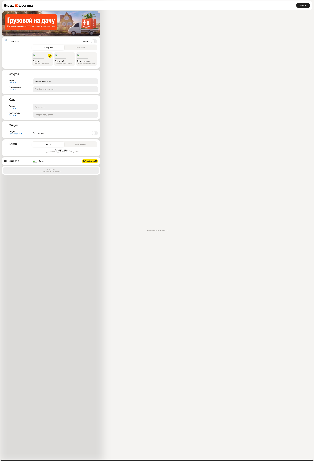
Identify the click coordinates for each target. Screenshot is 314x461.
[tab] (48, 47)
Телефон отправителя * (45, 89)
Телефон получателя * (44, 115)
